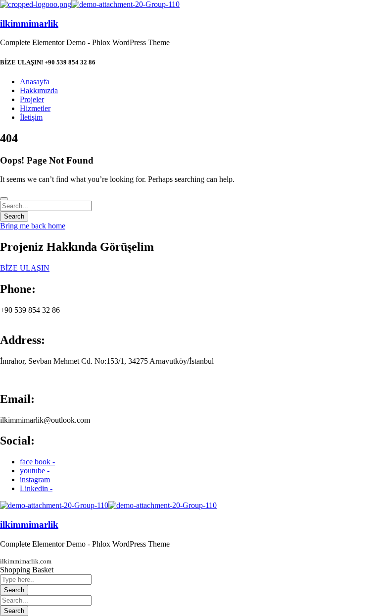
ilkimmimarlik (29, 23)
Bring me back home (32, 226)
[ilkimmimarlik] (35, 4)
